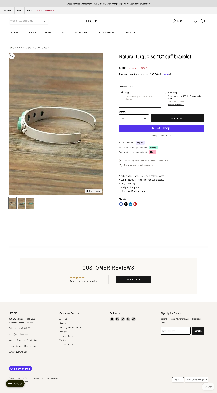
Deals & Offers (106, 32)
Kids (29, 10)
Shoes (48, 32)
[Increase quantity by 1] (145, 118)
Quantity (122, 112)
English (176, 379)
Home (11, 47)
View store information (176, 104)
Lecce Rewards (46, 10)
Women (8, 10)
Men (19, 10)
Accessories (82, 32)
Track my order (65, 340)
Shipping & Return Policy (70, 327)
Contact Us (64, 323)
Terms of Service (66, 335)
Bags (63, 32)
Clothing (14, 32)
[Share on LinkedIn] (130, 204)
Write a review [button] (133, 279)
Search (11, 378)
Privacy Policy (65, 331)
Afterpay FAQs (52, 378)
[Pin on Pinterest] (135, 204)
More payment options (161, 135)
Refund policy (39, 378)
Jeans (31, 32)
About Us (63, 318)
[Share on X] (126, 204)
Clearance (129, 32)
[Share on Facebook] (121, 204)
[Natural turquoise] (21, 203)
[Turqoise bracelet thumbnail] (12, 203)
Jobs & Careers (66, 344)
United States (195, 379)
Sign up (198, 330)
